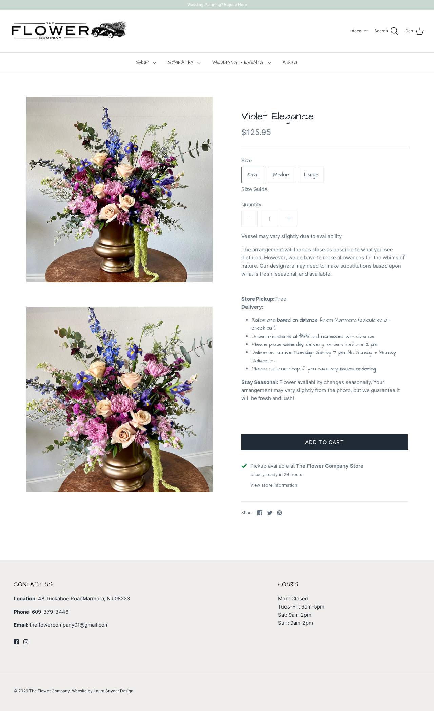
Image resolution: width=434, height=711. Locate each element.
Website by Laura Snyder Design (102, 690)
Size (246, 160)
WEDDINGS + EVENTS (238, 62)
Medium (281, 174)
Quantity (251, 204)
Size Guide (254, 189)
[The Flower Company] (68, 31)
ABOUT (290, 62)
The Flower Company (49, 690)
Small (253, 174)
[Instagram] (25, 641)
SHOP (142, 62)
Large (311, 174)
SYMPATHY (180, 62)
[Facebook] (16, 641)
